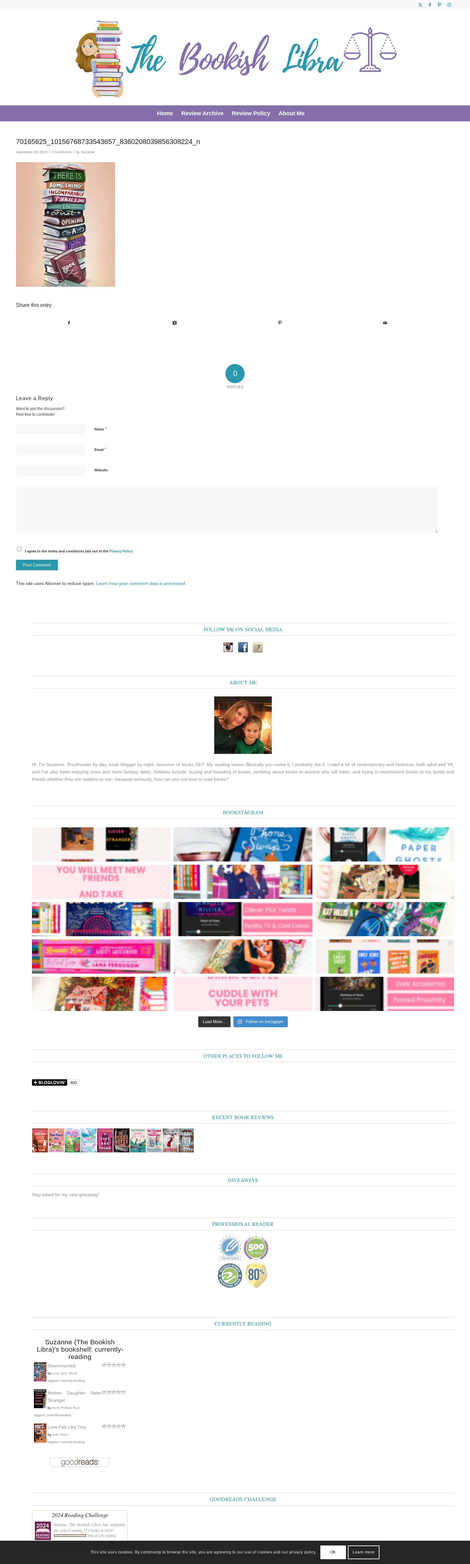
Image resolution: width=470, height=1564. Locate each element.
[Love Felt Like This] (40, 1441)
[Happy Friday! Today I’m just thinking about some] (243, 994)
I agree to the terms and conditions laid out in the (79, 551)
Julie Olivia (60, 1434)
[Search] (313, 113)
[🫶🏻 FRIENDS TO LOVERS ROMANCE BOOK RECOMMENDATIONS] (385, 956)
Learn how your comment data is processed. (141, 583)
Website (101, 470)
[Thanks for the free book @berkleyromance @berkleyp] (385, 919)
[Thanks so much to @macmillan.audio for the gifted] (243, 919)
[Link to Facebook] (430, 5)
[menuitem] (165, 113)
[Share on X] (174, 323)
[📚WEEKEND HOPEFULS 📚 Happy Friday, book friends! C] (101, 844)
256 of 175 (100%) (102, 1536)
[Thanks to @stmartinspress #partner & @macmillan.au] (385, 844)
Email (100, 449)
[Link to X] (420, 5)
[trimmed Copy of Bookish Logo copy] (237, 57)
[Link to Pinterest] (439, 5)
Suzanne (88, 152)
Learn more (364, 1552)
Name (100, 429)
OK (333, 1552)
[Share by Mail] (385, 323)
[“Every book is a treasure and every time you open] (101, 882)
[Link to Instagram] (449, 5)
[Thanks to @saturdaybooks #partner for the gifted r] (385, 882)
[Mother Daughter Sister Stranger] (40, 1406)
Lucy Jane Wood (64, 1373)
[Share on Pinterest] (280, 323)
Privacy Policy (121, 551)
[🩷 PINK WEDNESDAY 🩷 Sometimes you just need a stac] (101, 956)
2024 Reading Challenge (80, 1515)
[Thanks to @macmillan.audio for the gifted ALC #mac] (385, 994)
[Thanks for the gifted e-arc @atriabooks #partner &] (243, 844)
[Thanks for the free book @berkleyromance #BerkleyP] (243, 882)
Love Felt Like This (67, 1427)
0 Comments (62, 152)
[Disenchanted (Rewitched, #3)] (40, 1380)
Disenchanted (61, 1365)
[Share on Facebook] (69, 323)
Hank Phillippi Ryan (66, 1407)
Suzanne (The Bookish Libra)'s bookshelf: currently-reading (80, 1349)
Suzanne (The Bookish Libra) (77, 1524)
